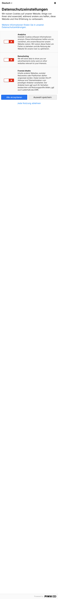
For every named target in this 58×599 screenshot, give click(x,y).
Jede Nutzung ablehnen (29, 103)
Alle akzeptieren (14, 97)
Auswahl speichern (42, 97)
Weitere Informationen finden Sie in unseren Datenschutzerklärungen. (23, 26)
